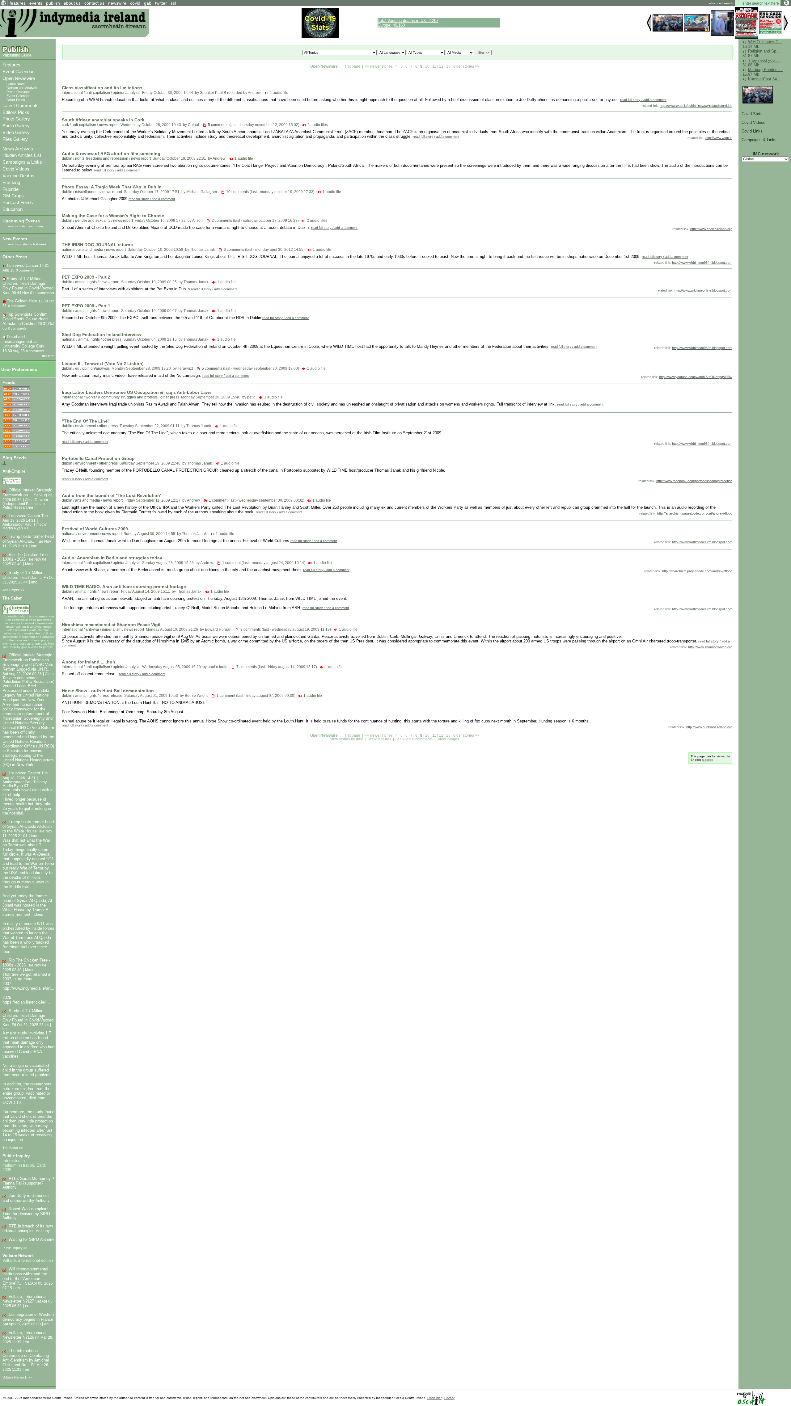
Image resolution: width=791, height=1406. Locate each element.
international (72, 93)
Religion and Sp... (764, 51)
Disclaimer (434, 1398)
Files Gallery (15, 139)
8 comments (250, 629)
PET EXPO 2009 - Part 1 (86, 305)
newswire (117, 3)
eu (77, 368)
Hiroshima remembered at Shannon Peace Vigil (111, 624)
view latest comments (415, 739)
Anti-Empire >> (13, 590)
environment (85, 426)
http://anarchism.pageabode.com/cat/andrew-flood (694, 513)
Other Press (15, 100)
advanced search (721, 3)
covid (135, 3)
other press (112, 339)
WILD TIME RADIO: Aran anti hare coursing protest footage (124, 586)
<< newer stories (379, 66)
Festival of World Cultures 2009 (95, 528)
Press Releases (18, 92)
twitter (161, 3)
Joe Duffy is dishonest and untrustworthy (25, 1198)
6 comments (234, 249)
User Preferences (19, 369)
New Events (14, 238)
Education (12, 209)
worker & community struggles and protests (122, 397)
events (35, 3)
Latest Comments (20, 105)
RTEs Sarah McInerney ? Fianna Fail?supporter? (28, 1181)
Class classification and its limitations (102, 87)
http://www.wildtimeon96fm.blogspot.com (702, 262)
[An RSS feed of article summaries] (16, 415)
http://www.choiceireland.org (711, 229)
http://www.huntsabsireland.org (709, 727)
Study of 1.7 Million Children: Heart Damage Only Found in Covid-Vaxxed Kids (27, 285)
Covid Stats (752, 114)
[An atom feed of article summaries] (16, 389)
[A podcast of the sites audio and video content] (16, 441)
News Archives (17, 148)
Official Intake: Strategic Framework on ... (27, 492)
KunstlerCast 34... (764, 79)
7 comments (246, 667)
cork (65, 125)
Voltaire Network (18, 1255)
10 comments (237, 192)
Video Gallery (16, 132)
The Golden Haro (22, 301)
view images (448, 739)
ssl (173, 3)
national (68, 249)
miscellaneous (87, 192)
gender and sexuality (92, 220)
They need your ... (764, 60)
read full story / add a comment (643, 100)
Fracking (11, 182)
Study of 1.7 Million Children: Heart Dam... (22, 575)
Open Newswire (18, 78)
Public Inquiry (16, 1156)
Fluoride (10, 189)
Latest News (15, 84)
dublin (67, 158)
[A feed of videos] (16, 399)
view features (380, 739)
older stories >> (466, 66)
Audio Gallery (16, 125)
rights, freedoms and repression (101, 158)
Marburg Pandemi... (765, 69)
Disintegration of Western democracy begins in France (28, 1317)
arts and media (90, 249)
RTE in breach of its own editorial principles (27, 1228)
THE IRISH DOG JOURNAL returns (97, 244)
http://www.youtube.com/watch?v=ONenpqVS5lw (695, 377)
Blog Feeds (14, 457)
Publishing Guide (17, 55)
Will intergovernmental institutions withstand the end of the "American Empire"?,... (25, 1276)
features (18, 3)
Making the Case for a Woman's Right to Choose (113, 215)
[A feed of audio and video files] (16, 410)
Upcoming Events (21, 220)
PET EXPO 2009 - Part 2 (86, 277)
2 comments (222, 220)
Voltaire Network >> (17, 1377)
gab (147, 3)
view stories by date (346, 739)
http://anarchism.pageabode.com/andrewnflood (697, 571)
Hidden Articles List (21, 155)
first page (352, 66)
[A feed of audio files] (16, 404)
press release (110, 695)
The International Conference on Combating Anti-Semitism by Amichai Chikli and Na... (25, 1357)
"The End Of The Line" (86, 421)
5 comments (218, 125)
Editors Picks (15, 112)
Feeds (8, 382)
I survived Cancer (22, 265)
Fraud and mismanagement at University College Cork (23, 341)
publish (53, 3)
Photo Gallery (16, 118)
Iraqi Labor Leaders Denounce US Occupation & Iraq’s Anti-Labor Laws (137, 392)
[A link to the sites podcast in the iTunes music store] (16, 446)
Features (11, 64)
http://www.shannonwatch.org (710, 647)
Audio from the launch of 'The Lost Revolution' (111, 495)
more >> (48, 355)
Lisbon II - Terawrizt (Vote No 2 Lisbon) (103, 363)
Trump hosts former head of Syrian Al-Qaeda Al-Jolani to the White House (28, 826)
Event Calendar (18, 71)
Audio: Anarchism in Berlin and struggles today (112, 557)
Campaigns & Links (22, 162)
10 (427, 66)
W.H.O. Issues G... (765, 42)
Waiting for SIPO (24, 1239)
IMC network (766, 153)
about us (72, 3)
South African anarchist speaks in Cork (103, 119)
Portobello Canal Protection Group (98, 458)
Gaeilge (707, 759)
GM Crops (13, 195)
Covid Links (752, 131)
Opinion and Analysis (22, 88)
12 (441, 66)
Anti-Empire (13, 471)
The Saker (12, 598)
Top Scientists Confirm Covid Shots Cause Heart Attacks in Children (25, 319)
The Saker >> (12, 1148)
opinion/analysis (126, 93)
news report (109, 125)
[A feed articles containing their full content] (16, 420)
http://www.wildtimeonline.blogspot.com (703, 290)
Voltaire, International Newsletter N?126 (24, 1335)
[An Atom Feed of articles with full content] (16, 394)
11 (434, 66)
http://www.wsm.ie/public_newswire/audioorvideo (696, 105)
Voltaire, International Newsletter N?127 (24, 1299)
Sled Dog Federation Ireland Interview (101, 334)
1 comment (218, 500)
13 (448, 66)
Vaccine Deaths (18, 175)
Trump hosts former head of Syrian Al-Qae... (28, 539)
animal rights (86, 282)
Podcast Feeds (17, 202)
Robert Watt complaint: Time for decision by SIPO (26, 1211)
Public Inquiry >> (14, 1248)
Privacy (449, 1398)
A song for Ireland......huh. (89, 661)
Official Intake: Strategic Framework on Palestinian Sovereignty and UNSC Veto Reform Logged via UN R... (27, 662)
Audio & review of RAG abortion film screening (111, 153)
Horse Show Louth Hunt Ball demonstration (108, 690)
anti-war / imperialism (103, 629)
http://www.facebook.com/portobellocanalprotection (694, 481)
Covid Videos (15, 168)
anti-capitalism (98, 93)
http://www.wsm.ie (718, 138)
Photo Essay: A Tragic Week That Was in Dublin (112, 186)
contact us (94, 3)
